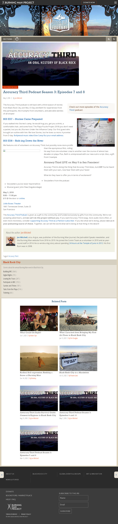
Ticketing (6, 292)
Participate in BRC (9, 282)
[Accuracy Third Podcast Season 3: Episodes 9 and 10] (78, 398)
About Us (10, 474)
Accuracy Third (13, 256)
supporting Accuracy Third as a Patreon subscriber (52, 220)
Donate (10, 491)
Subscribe (65, 511)
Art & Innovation (94, 474)
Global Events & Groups (70, 474)
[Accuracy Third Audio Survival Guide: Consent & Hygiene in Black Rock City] (39, 398)
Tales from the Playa (10, 87)
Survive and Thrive (9, 285)
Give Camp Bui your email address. (49, 135)
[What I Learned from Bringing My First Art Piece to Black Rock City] (78, 318)
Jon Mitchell (18, 98)
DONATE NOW (89, 2)
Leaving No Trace (9, 278)
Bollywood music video (23, 135)
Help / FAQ (11, 499)
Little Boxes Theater (12, 203)
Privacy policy (26, 514)
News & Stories (12, 480)
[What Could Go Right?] (39, 318)
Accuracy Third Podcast (17, 215)
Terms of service (11, 514)
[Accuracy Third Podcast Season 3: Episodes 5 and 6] (39, 438)
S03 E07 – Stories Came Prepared (23, 119)
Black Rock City (40, 474)
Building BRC (7, 271)
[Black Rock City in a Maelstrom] (78, 358)
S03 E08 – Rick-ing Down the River (23, 141)
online (22, 198)
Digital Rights (7, 275)
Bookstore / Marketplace (19, 495)
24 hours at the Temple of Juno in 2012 (86, 243)
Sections (7, 39)
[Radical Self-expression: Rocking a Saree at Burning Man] (39, 358)
